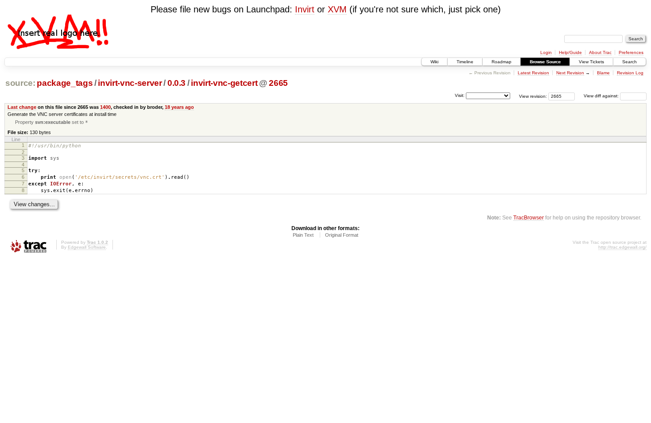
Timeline (465, 61)
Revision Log (630, 72)
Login (546, 52)
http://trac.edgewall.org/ (622, 247)
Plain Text (303, 235)
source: (20, 83)
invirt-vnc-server (130, 83)
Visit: (460, 95)
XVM (337, 9)
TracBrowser (528, 217)
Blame (603, 72)
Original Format (341, 235)
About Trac (600, 52)
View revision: (533, 95)
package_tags (65, 83)
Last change (22, 107)
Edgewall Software (87, 247)
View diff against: (602, 95)
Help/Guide (570, 52)
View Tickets (591, 61)
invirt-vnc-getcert (224, 83)
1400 (105, 107)
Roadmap (502, 61)
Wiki (434, 61)
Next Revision (570, 72)
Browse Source (545, 61)
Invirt (304, 9)
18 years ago (179, 107)
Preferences (631, 52)
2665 (278, 83)
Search (629, 61)
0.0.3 (176, 83)
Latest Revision (533, 72)
